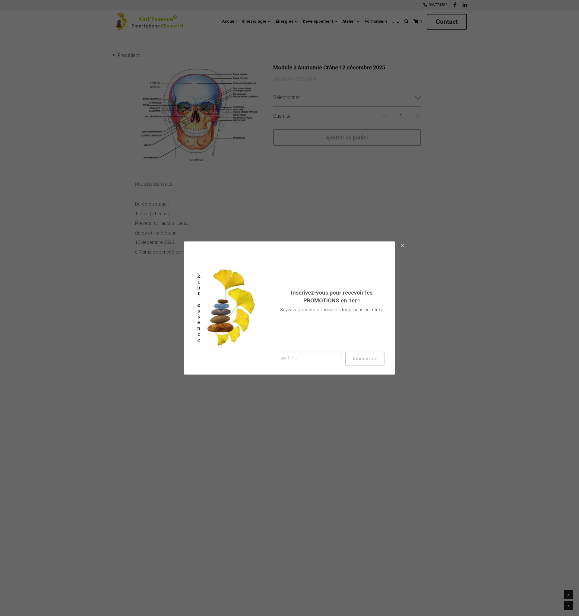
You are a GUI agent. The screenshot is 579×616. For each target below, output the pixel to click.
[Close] (402, 246)
